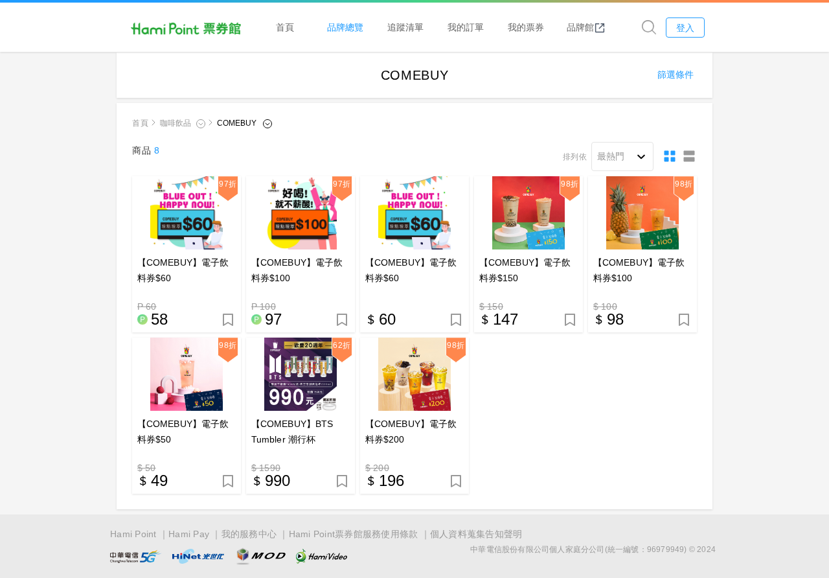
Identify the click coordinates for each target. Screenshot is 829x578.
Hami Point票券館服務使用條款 (353, 534)
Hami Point (133, 534)
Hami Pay (188, 534)
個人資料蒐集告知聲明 (476, 534)
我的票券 (526, 27)
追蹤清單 (405, 27)
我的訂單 (466, 27)
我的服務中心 (249, 534)
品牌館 (580, 27)
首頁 (285, 27)
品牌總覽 (345, 27)
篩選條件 (675, 74)
